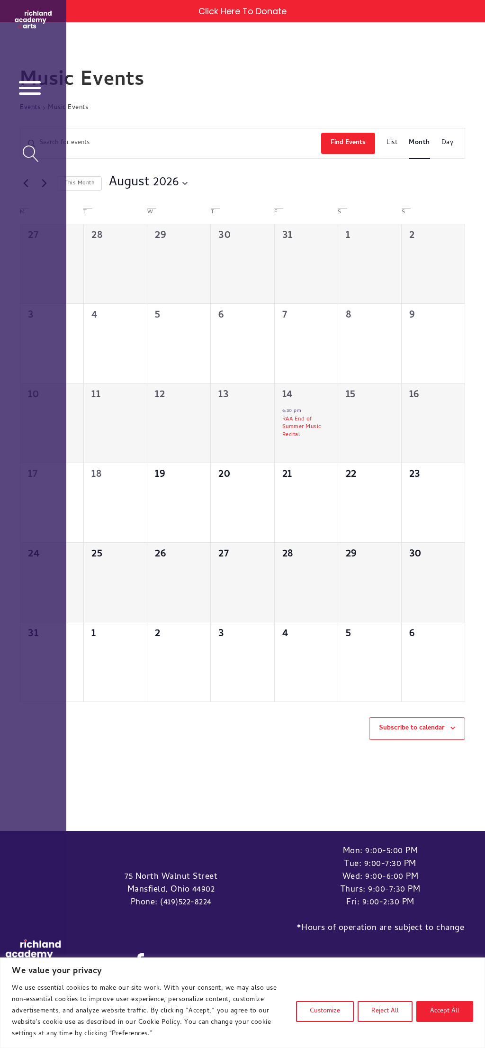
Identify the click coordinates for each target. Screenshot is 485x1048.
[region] (242, 1002)
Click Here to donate (242, 11)
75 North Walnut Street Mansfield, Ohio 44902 (171, 883)
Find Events (348, 142)
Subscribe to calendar (412, 728)
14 (287, 395)
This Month (79, 183)
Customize (325, 1011)
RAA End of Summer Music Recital (301, 427)
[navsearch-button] (30, 155)
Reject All (385, 1011)
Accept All (444, 1011)
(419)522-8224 (186, 903)
